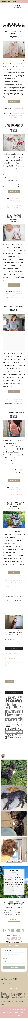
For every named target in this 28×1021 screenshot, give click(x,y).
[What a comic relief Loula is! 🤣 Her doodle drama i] (14, 772)
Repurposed (9, 112)
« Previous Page (8, 596)
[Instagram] (12, 938)
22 (11, 600)
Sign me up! (20, 1)
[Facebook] (8, 938)
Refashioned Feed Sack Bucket (14, 33)
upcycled (14, 117)
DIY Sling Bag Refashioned (14, 413)
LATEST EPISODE (8, 910)
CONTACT (17, 914)
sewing (14, 405)
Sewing (15, 112)
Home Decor (14, 200)
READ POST (14, 101)
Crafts (16, 198)
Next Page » (18, 600)
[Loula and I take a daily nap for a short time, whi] (14, 798)
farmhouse (17, 113)
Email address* (8, 950)
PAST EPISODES (7, 912)
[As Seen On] (14, 738)
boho (13, 297)
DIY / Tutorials (15, 108)
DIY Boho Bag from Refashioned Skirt (14, 216)
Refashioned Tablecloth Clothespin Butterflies (14, 126)
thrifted (8, 207)
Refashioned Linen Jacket (14, 307)
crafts (14, 493)
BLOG (16, 910)
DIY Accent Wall (9, 656)
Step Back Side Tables (11, 661)
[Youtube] (19, 938)
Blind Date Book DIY (10, 658)
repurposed (19, 115)
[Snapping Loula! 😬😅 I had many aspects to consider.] (14, 849)
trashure (14, 207)
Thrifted (20, 112)
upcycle (19, 207)
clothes (15, 403)
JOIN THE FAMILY (8, 914)
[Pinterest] (15, 938)
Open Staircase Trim (10, 653)
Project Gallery (16, 110)
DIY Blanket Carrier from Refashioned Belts (14, 503)
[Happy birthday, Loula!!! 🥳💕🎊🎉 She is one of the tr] (14, 824)
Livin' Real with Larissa (14, 7)
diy (13, 113)
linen (21, 403)
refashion (12, 115)
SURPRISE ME (14, 920)
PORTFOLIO (17, 912)
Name (5, 958)
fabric (21, 493)
